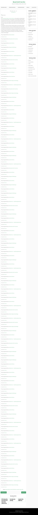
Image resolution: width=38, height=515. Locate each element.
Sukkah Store (30, 39)
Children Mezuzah (21, 7)
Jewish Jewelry (30, 53)
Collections (34, 7)
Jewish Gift (12, 489)
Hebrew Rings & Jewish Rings (13, 80)
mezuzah (17, 489)
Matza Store (30, 36)
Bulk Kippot (30, 46)
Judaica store (30, 70)
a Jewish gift (30, 72)
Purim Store (30, 32)
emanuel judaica (7, 489)
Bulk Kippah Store (31, 67)
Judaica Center (30, 74)
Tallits (29, 63)
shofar (20, 489)
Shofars (29, 60)
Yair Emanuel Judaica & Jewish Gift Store (8, 18)
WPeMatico (5, 45)
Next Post (23, 492)
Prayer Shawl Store (12, 76)
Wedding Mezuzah (12, 7)
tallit (22, 489)
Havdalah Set (30, 51)
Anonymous (30, 24)
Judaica (28, 7)
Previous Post (4, 492)
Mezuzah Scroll (4, 7)
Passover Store (30, 34)
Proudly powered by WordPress (14, 512)
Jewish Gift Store (11, 51)
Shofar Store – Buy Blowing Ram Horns (15, 55)
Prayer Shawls (30, 65)
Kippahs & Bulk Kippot (12, 47)
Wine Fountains (30, 48)
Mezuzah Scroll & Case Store (19, 2)
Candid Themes (26, 512)
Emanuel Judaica (11, 34)
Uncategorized (13, 12)
